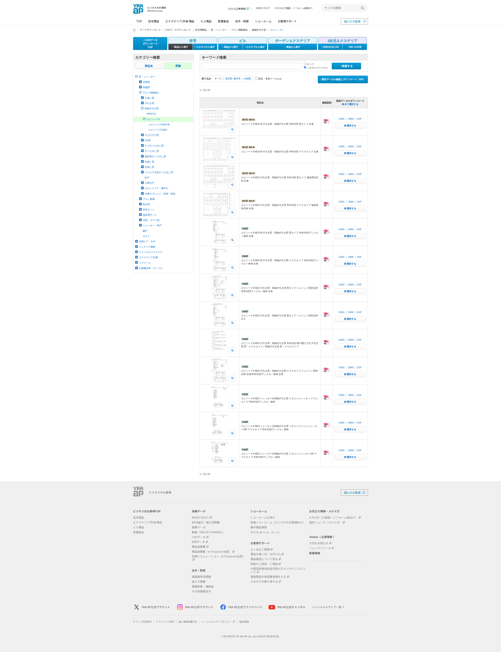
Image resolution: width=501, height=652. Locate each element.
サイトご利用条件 (142, 621)
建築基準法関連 (201, 576)
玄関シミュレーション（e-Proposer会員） (218, 556)
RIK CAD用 (355, 47)
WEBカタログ (263, 8)
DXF (359, 119)
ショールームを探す (262, 517)
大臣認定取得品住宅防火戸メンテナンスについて (277, 570)
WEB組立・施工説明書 (206, 522)
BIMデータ (198, 541)
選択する (351, 125)
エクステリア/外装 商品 (179, 21)
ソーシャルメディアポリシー (216, 621)
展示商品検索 (258, 527)
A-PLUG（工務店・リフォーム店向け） (333, 517)
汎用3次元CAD (330, 47)
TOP (139, 21)
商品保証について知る (264, 559)
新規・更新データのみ (270, 78)
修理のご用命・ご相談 (264, 564)
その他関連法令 (201, 591)
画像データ (198, 527)
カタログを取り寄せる (264, 581)
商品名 (149, 65)
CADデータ (198, 537)
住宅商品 (153, 21)
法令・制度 (242, 21)
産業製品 (223, 21)
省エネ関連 (198, 581)
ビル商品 (206, 21)
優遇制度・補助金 (203, 586)
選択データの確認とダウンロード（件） (343, 79)
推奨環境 (244, 621)
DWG (341, 119)
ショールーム (263, 21)
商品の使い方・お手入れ (265, 554)
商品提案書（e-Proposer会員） (212, 551)
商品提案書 (198, 546)
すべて (310, 64)
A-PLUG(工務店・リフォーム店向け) (293, 8)
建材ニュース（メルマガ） (325, 522)
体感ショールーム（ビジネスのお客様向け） (277, 522)
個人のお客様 (352, 21)
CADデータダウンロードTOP (150, 44)
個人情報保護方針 (187, 621)
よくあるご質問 (260, 549)
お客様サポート (287, 21)
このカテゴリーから (317, 67)
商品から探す (181, 47)
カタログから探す (205, 47)
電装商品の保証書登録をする (268, 576)
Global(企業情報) (237, 8)
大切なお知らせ (318, 543)
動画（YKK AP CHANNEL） (208, 532)
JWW (350, 119)
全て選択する (351, 104)
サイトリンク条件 (165, 621)
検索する (347, 66)
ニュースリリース (320, 548)
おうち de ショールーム (264, 532)
